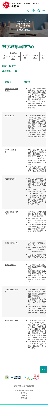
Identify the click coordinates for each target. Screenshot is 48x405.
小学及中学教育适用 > (23, 26)
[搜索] (38, 10)
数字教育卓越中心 (23, 30)
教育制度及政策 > (23, 22)
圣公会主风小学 (10, 265)
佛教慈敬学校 (9, 115)
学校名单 (42, 56)
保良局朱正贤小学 (11, 243)
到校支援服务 (25, 56)
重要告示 (24, 393)
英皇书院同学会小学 (11, 151)
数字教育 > (23, 28)
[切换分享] (28, 10)
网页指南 (24, 398)
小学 (13, 56)
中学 (8, 56)
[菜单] (44, 10)
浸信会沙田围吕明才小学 (11, 90)
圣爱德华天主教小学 (11, 290)
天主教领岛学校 (10, 179)
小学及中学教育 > (23, 24)
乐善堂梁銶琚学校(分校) (11, 213)
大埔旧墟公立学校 (11, 320)
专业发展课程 (35, 56)
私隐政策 (24, 395)
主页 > (23, 19)
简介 (4, 56)
